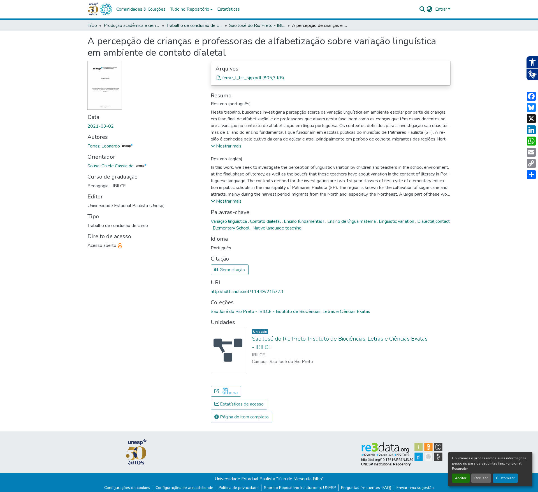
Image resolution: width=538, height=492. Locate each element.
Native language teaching (277, 228)
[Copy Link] (531, 163)
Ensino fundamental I (304, 221)
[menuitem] (191, 9)
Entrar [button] (441, 9)
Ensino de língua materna (352, 221)
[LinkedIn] (531, 129)
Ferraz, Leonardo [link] (104, 146)
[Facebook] (531, 96)
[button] (106, 9)
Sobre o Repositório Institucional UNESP (300, 487)
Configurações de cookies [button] (127, 487)
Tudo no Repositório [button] (189, 9)
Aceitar (461, 478)
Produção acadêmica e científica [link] (132, 25)
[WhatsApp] (531, 141)
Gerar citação (232, 270)
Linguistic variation (397, 221)
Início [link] (92, 25)
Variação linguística (229, 221)
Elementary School (232, 228)
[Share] (531, 174)
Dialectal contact (433, 221)
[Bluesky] (531, 107)
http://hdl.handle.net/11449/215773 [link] (247, 292)
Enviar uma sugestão (415, 487)
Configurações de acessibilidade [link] (184, 487)
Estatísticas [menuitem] (228, 9)
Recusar (481, 478)
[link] (330, 77)
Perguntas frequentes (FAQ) (366, 487)
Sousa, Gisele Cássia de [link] (111, 166)
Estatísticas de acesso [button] (241, 404)
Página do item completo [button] (244, 417)
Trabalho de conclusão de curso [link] (194, 25)
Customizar (505, 478)
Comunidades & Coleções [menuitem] (141, 9)
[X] (531, 118)
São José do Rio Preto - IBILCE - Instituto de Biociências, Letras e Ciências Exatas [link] (257, 25)
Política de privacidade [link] (239, 487)
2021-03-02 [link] (100, 126)
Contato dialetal (266, 221)
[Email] (531, 152)
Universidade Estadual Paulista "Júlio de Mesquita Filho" (269, 479)
